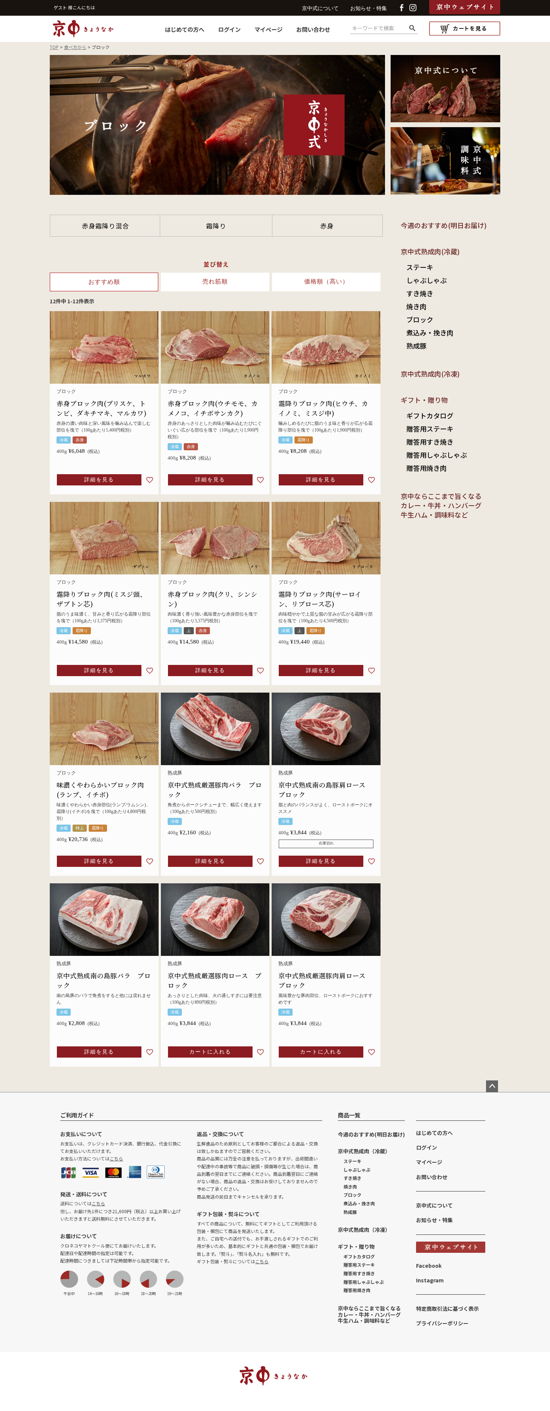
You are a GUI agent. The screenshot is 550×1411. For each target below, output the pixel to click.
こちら (116, 1158)
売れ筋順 (215, 281)
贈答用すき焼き (429, 442)
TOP (54, 47)
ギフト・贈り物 (424, 400)
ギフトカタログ (429, 415)
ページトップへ (492, 1086)
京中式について (320, 8)
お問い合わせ (313, 29)
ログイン (229, 29)
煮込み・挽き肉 (429, 332)
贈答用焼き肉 (426, 468)
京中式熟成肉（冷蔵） (364, 1151)
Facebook (428, 1265)
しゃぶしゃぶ (426, 280)
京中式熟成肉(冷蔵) (430, 251)
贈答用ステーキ (429, 428)
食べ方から (75, 47)
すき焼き (419, 293)
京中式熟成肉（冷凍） (364, 1229)
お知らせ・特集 (368, 8)
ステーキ (419, 267)
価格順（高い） (326, 281)
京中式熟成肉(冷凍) (430, 373)
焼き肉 (416, 306)
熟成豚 (416, 345)
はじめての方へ (184, 29)
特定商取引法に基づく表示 (447, 1308)
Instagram (430, 1280)
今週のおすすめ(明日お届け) (444, 225)
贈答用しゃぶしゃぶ (436, 455)
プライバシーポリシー (442, 1323)
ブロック (419, 319)
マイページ (268, 29)
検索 (412, 28)
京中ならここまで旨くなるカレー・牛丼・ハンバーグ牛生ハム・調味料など (441, 505)
